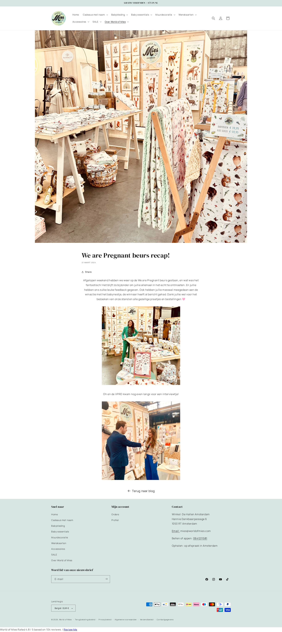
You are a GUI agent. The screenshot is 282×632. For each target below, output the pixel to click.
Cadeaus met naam (62, 519)
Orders (115, 514)
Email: (176, 531)
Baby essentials (60, 531)
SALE (54, 554)
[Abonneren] (106, 579)
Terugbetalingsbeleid (85, 619)
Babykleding (58, 525)
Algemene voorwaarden (126, 619)
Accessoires (58, 548)
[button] (95, 14)
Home (54, 514)
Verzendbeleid (147, 619)
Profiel (115, 519)
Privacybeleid (105, 619)
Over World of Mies (61, 560)
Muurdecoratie (59, 537)
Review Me (70, 629)
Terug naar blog (143, 491)
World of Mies (65, 619)
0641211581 (200, 538)
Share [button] (88, 271)
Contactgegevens (165, 619)
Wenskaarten (58, 543)
